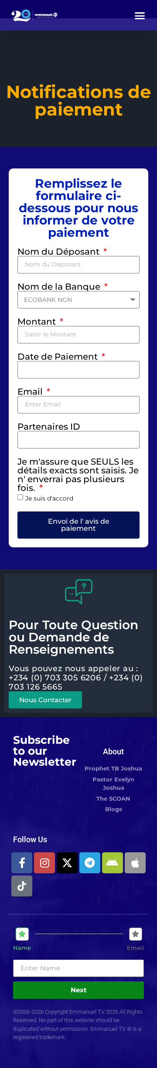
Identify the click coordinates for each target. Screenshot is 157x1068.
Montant (37, 321)
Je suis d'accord (49, 498)
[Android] (112, 862)
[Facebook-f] (21, 862)
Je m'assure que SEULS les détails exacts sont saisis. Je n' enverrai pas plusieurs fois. (78, 474)
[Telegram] (89, 862)
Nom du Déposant (59, 251)
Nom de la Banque (59, 286)
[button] (140, 15)
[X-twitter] (67, 862)
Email (31, 391)
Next (79, 990)
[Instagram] (44, 862)
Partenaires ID (48, 426)
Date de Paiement (58, 356)
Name (22, 948)
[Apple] (135, 862)
